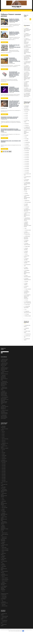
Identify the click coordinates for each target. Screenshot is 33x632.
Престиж (26, 281)
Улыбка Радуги (27, 304)
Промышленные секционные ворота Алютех (27, 62)
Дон (25, 228)
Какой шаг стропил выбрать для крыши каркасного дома (14, 20)
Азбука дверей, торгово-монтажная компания (27, 183)
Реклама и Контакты (5, 579)
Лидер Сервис (27, 246)
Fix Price (26, 113)
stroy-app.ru (16, 6)
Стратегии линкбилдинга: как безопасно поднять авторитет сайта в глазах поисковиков (14, 89)
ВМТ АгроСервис (28, 202)
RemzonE (26, 135)
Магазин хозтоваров (5, 550)
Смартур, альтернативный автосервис (26, 291)
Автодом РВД (27, 142)
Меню (2, 10)
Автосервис (27, 150)
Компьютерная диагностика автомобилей (27, 237)
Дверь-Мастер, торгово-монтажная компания (27, 219)
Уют (25, 309)
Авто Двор (27, 138)
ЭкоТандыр (3, 604)
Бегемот (26, 193)
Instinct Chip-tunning (5, 438)
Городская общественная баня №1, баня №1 (27, 209)
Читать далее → (4, 29)
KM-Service (27, 123)
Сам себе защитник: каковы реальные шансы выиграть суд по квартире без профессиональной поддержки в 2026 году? (14, 104)
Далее (10, 151)
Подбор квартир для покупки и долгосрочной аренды (27, 46)
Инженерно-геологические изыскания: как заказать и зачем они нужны (14, 60)
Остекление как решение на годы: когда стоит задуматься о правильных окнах (11, 130)
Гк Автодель (4, 511)
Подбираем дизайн (5, 616)
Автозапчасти (4, 458)
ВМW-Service (27, 200)
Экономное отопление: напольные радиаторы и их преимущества (9, 117)
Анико (26, 191)
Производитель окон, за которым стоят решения (11, 141)
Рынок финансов (4, 620)
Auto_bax (26, 111)
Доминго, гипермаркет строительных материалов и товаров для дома (27, 224)
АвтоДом (26, 140)
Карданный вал (27, 234)
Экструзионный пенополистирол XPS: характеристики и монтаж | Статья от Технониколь (14, 74)
